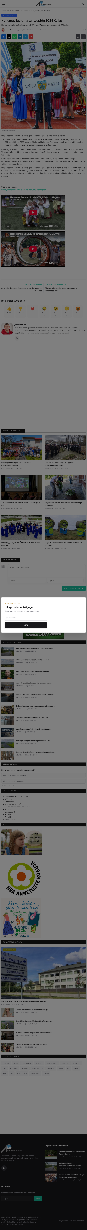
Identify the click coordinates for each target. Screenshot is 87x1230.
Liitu (26, 625)
